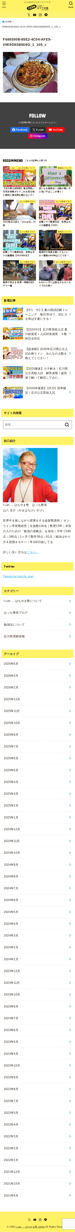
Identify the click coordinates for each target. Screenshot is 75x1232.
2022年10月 (12, 1065)
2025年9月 (11, 734)
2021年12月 (12, 1171)
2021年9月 (11, 1195)
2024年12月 (12, 829)
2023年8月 (11, 1006)
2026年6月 (11, 663)
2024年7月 (11, 888)
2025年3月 (11, 793)
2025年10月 (12, 722)
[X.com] (29, 14)
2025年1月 (11, 817)
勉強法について (14, 624)
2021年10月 (12, 1183)
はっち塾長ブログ (16, 612)
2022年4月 (11, 1124)
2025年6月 (11, 758)
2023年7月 (11, 1018)
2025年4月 (11, 781)
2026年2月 (11, 687)
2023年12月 (12, 971)
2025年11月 (12, 711)
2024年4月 (11, 923)
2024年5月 (11, 911)
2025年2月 (11, 805)
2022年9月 (11, 1077)
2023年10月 (12, 994)
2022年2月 (11, 1148)
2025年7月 (11, 746)
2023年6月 (11, 1030)
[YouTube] (34, 14)
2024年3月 (11, 935)
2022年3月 (11, 1136)
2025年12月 (12, 699)
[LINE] (46, 14)
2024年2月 (11, 947)
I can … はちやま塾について (23, 600)
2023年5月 (11, 1041)
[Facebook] (19, 129)
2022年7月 (11, 1101)
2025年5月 (11, 770)
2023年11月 (12, 982)
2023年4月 (11, 1053)
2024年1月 (11, 959)
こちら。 (33, 552)
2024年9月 (11, 864)
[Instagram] (40, 14)
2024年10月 (12, 852)
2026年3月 (11, 675)
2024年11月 (12, 841)
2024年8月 (11, 876)
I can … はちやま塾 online (30, 1226)
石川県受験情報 (14, 636)
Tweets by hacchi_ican (18, 576)
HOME (8, 22)
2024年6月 (11, 900)
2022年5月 (11, 1112)
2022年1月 (11, 1160)
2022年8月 (11, 1089)
